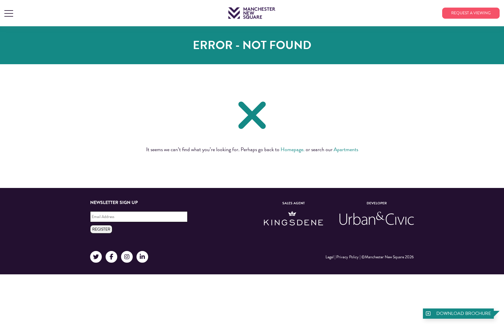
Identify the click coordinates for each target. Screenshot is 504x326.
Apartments (346, 149)
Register (101, 229)
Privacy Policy (347, 257)
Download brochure (463, 313)
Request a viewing (471, 13)
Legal (330, 257)
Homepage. (292, 149)
